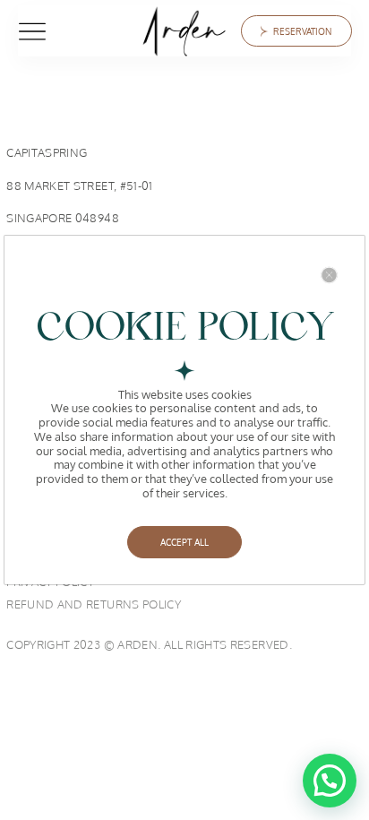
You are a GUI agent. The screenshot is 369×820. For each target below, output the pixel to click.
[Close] (329, 275)
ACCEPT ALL (184, 542)
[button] (329, 780)
